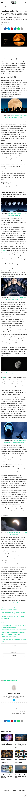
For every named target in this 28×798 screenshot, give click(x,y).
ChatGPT (14, 646)
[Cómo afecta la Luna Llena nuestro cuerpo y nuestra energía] (21, 769)
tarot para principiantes (9, 636)
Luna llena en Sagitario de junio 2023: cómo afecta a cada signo (14, 12)
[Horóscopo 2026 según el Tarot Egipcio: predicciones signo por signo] (7, 754)
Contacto (22, 790)
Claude (14, 649)
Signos (4, 397)
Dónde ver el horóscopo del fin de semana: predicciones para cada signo (21, 761)
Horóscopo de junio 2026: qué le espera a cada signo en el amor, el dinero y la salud (20, 745)
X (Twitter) (14, 652)
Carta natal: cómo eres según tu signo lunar (14, 630)
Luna (3, 378)
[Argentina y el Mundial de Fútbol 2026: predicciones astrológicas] (7, 769)
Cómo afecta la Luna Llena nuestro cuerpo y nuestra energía (20, 776)
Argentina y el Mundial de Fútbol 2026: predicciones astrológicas (6, 776)
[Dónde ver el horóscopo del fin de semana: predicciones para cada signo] (21, 754)
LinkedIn (14, 655)
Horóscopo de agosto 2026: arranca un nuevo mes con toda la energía (7, 744)
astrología (4, 251)
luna (6, 680)
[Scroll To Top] (25, 795)
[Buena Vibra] (14, 2)
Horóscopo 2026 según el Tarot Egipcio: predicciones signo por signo (7, 761)
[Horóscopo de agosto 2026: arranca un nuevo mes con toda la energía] (7, 737)
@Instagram (16, 602)
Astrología (3, 6)
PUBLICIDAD (7, 790)
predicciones (12, 680)
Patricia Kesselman (6, 24)
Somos (14, 790)
